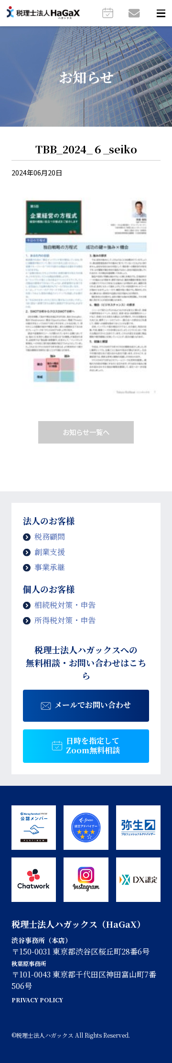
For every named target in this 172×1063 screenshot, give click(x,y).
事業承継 (49, 567)
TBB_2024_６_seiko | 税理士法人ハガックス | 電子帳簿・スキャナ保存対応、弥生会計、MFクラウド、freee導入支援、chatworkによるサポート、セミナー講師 (43, 13)
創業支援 (49, 551)
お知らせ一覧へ (86, 432)
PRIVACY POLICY (37, 1000)
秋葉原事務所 (28, 963)
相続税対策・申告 (65, 604)
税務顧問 (49, 536)
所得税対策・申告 (65, 620)
